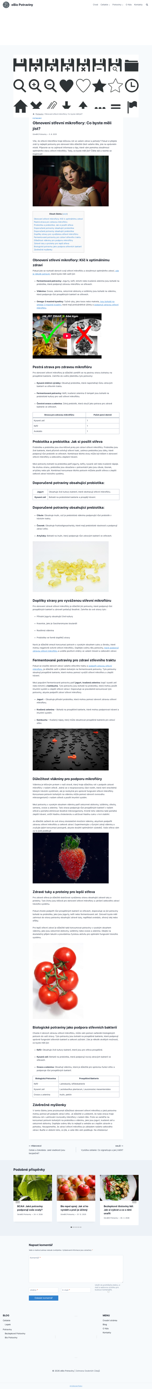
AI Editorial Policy (76, 1386)
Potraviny (37, 118)
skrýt (65, 214)
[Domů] (33, 114)
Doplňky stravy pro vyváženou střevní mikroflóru (56, 234)
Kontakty (138, 4)
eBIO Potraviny (41, 134)
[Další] (134, 1200)
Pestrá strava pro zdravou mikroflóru (50, 222)
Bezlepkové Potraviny (15, 1333)
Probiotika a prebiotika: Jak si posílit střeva (53, 225)
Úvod (95, 4)
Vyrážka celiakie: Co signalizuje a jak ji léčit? (102, 1148)
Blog (105, 1324)
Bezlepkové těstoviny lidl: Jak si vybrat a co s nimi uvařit (118, 1210)
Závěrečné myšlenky (43, 249)
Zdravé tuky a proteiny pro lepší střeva (51, 243)
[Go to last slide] (18, 1200)
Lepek (8, 1324)
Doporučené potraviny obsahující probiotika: (54, 228)
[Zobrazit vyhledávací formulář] (147, 5)
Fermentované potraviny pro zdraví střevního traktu (57, 237)
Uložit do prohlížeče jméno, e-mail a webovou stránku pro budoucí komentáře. (108, 1287)
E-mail (66, 1290)
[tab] (71, 1227)
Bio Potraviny (11, 1337)
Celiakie (6, 1320)
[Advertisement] (76, 27)
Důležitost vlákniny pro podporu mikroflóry (53, 240)
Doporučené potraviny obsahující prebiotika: (54, 231)
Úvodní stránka (110, 1320)
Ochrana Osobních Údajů (88, 1371)
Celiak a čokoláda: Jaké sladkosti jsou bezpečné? (47, 1149)
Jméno (34, 1290)
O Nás (129, 4)
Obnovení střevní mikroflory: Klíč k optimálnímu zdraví (58, 219)
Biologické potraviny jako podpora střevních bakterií (58, 246)
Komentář (35, 1258)
